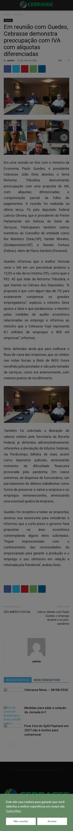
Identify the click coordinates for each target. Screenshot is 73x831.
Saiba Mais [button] (13, 811)
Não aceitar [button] (21, 821)
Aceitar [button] (52, 821)
